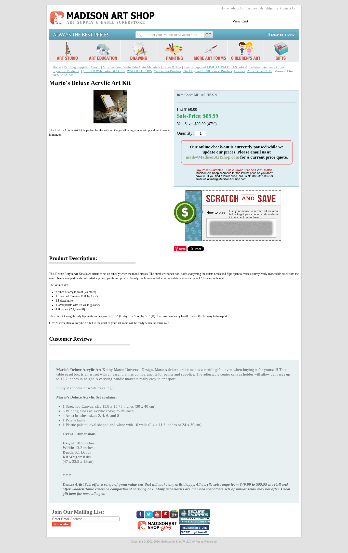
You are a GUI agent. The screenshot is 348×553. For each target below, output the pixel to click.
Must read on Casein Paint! (121, 67)
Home (225, 8)
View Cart (240, 21)
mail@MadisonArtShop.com (212, 157)
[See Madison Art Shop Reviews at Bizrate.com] (194, 530)
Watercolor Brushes (167, 71)
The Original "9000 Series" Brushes (207, 71)
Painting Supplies (76, 67)
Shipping (271, 8)
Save (182, 249)
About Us (237, 8)
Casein (95, 67)
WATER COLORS (139, 71)
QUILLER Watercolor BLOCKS (103, 71)
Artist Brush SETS (259, 71)
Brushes (239, 71)
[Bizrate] (202, 533)
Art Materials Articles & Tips (161, 67)
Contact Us (288, 8)
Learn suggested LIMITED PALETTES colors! (215, 67)
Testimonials (254, 8)
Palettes (254, 67)
